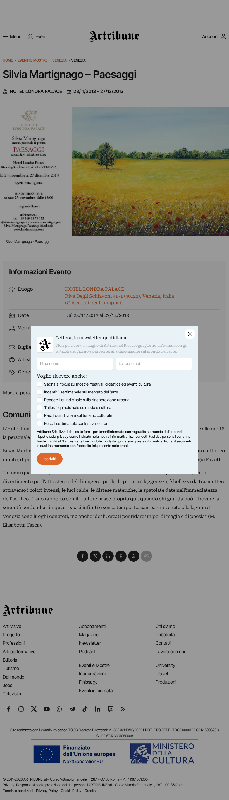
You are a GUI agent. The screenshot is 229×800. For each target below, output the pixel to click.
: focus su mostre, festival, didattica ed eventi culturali (98, 384)
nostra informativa (114, 436)
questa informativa (148, 441)
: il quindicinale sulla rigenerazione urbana (87, 399)
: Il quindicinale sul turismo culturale (78, 415)
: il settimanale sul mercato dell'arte (81, 392)
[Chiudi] (190, 334)
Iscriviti (50, 458)
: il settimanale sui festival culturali (77, 423)
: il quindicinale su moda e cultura (77, 407)
